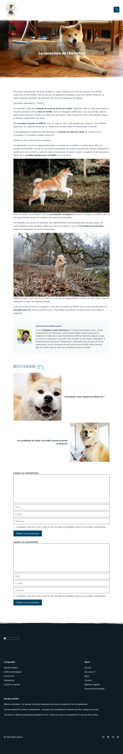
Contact (88, 680)
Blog (87, 676)
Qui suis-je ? (90, 672)
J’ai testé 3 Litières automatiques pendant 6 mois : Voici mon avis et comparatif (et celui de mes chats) (51, 715)
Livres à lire (9, 676)
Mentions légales (92, 684)
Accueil (88, 667)
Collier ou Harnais (12, 684)
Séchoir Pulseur (11, 667)
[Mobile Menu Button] (116, 9)
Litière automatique (13, 672)
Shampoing (9, 680)
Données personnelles (95, 689)
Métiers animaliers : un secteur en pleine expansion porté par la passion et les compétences (45, 704)
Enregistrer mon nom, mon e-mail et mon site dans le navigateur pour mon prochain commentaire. (61, 527)
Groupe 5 (61, 45)
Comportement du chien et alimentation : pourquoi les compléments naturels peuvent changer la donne (51, 709)
